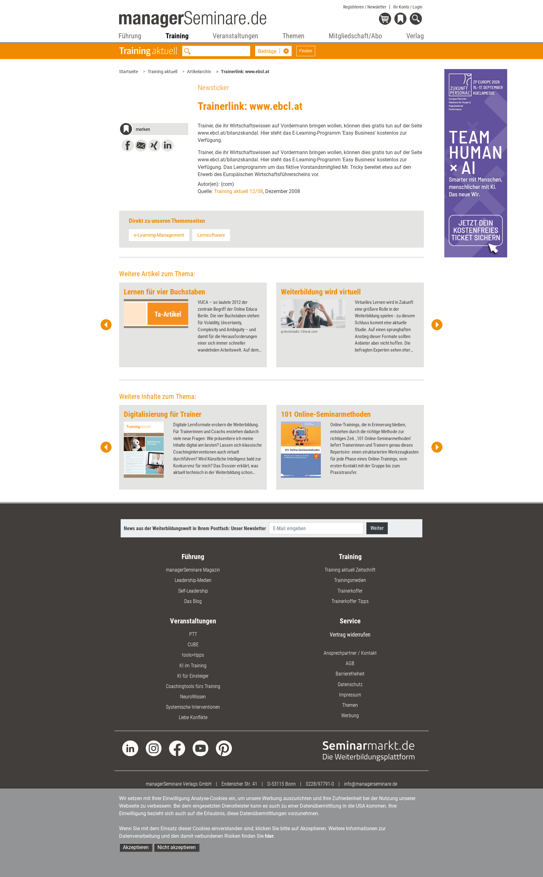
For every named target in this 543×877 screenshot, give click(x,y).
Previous (106, 325)
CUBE (193, 645)
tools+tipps (193, 655)
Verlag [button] (415, 36)
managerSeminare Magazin (193, 570)
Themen (350, 705)
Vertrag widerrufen (350, 634)
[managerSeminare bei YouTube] (200, 748)
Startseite (128, 71)
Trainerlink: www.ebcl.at (245, 71)
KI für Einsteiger (193, 676)
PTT (193, 634)
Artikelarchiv (199, 71)
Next (437, 325)
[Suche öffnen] (417, 19)
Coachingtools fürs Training (193, 686)
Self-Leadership (193, 591)
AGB (350, 663)
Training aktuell (162, 71)
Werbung (350, 715)
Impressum (350, 695)
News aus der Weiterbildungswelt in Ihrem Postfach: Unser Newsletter (195, 528)
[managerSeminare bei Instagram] (154, 748)
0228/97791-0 (320, 784)
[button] (153, 130)
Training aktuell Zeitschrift (350, 570)
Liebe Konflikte (193, 717)
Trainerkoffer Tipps (350, 601)
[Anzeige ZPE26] (475, 163)
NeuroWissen (193, 697)
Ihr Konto (407, 6)
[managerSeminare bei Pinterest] (224, 748)
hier (269, 836)
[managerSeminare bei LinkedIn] (130, 748)
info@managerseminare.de (370, 784)
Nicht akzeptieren (176, 847)
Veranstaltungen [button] (235, 36)
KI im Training (192, 666)
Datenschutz (350, 684)
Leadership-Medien (193, 580)
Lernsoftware (211, 235)
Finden (305, 50)
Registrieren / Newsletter (364, 6)
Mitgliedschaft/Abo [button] (355, 36)
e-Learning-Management (159, 235)
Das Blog (193, 601)
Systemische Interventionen (193, 707)
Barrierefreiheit (350, 674)
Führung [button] (129, 36)
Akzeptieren (136, 847)
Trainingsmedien (350, 580)
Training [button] (177, 36)
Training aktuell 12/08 (238, 191)
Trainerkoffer (350, 591)
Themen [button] (293, 36)
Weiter (377, 528)
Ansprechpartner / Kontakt (350, 653)
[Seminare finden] (368, 750)
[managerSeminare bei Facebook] (177, 748)
